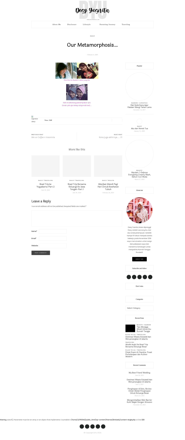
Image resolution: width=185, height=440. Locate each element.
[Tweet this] (117, 120)
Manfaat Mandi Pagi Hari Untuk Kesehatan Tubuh (108, 186)
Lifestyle (87, 24)
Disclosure (72, 24)
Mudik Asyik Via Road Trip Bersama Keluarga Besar (136, 345)
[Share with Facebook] (114, 120)
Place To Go (130, 334)
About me (139, 259)
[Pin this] (119, 120)
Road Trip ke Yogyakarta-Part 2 (45, 185)
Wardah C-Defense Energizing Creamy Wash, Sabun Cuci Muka (139, 174)
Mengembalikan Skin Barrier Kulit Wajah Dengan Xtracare (139, 401)
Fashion (134, 103)
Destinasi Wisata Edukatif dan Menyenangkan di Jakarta (138, 338)
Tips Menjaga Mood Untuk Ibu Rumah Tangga (144, 329)
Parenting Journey (107, 24)
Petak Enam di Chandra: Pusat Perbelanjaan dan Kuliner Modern (138, 354)
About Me (56, 24)
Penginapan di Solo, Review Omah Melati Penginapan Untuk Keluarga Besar (139, 391)
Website (34, 245)
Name (34, 231)
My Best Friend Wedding (139, 373)
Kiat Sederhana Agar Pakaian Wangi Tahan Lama (139, 106)
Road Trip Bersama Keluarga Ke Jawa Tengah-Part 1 (77, 186)
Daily (92, 36)
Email (33, 238)
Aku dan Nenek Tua (139, 128)
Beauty (139, 170)
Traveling (126, 24)
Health (111, 180)
